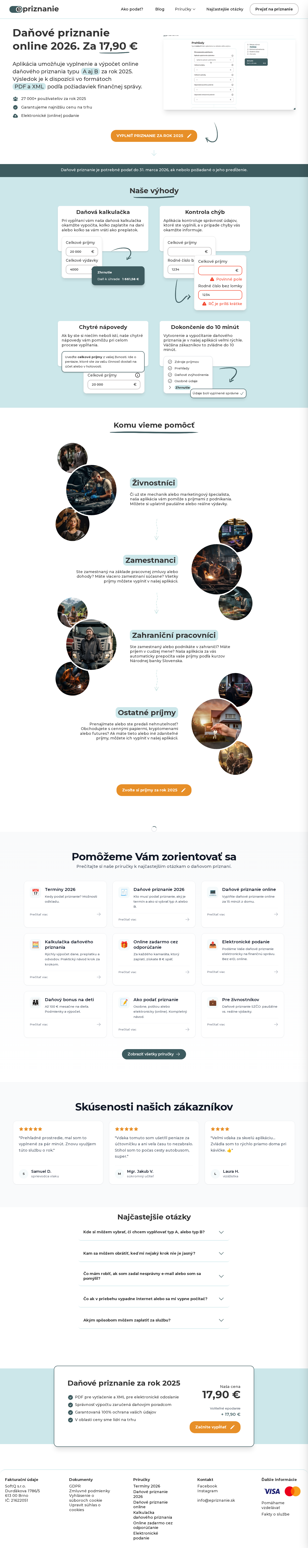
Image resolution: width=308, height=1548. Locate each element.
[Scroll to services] (154, 153)
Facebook (207, 1486)
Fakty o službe (275, 1514)
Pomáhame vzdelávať (273, 1505)
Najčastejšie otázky (224, 9)
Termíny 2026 (146, 1486)
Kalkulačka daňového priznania (152, 1515)
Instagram (207, 1491)
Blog (159, 9)
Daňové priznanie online (150, 1504)
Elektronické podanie (145, 1535)
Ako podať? (132, 9)
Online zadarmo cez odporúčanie (153, 1525)
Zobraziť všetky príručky (151, 1054)
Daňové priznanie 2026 (150, 1494)
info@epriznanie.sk (216, 1500)
